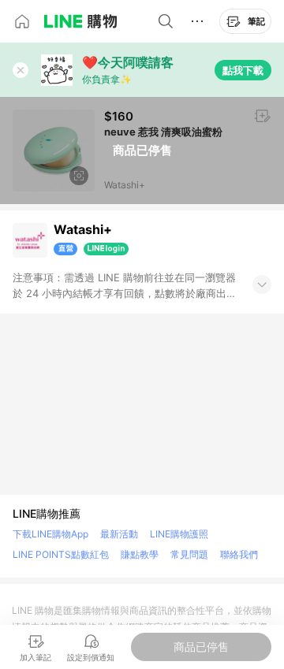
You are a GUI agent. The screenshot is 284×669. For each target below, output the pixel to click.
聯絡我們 (239, 554)
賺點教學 (140, 554)
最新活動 (119, 534)
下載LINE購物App (50, 534)
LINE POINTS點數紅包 (61, 554)
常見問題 (189, 554)
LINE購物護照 (179, 534)
